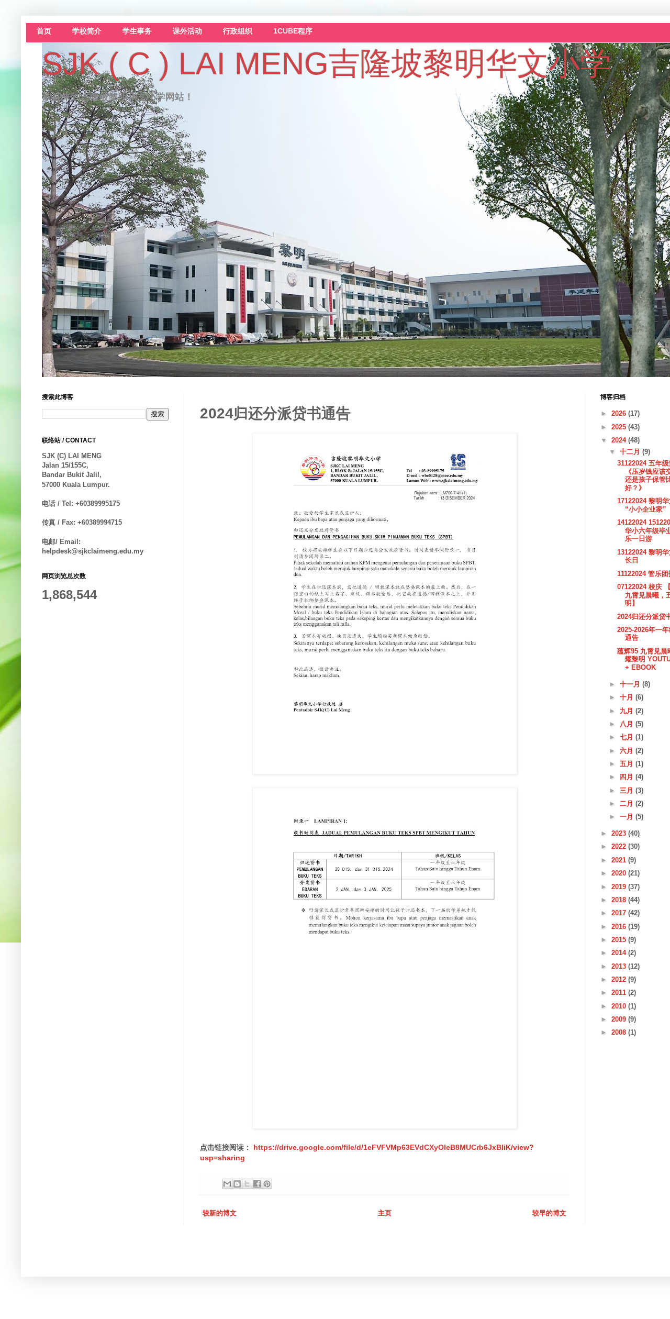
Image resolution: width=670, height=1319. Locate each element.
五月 (627, 764)
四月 (627, 777)
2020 (619, 873)
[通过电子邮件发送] (227, 1184)
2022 (619, 846)
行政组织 (237, 31)
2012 (619, 979)
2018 (619, 900)
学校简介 (87, 31)
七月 (627, 737)
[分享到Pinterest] (267, 1184)
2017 (619, 913)
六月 (627, 751)
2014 (619, 953)
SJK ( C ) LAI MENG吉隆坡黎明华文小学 (326, 63)
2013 (619, 966)
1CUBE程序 (292, 31)
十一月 (631, 684)
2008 (619, 1032)
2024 (619, 440)
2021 (619, 860)
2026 (619, 413)
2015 (619, 940)
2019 (619, 887)
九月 (627, 711)
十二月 (631, 452)
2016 (619, 926)
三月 (627, 790)
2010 (619, 1006)
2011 (619, 992)
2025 (619, 427)
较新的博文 (220, 1213)
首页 (44, 31)
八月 (627, 724)
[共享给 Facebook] (257, 1184)
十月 (627, 697)
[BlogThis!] (237, 1184)
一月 (627, 817)
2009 (619, 1019)
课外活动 (187, 31)
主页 (385, 1213)
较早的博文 (549, 1213)
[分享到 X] (247, 1184)
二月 (627, 803)
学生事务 (137, 31)
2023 (619, 833)
